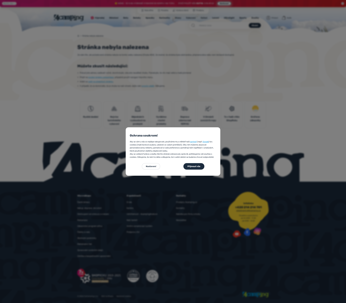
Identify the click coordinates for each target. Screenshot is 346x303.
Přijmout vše (193, 166)
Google (206, 142)
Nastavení (151, 166)
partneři (193, 142)
